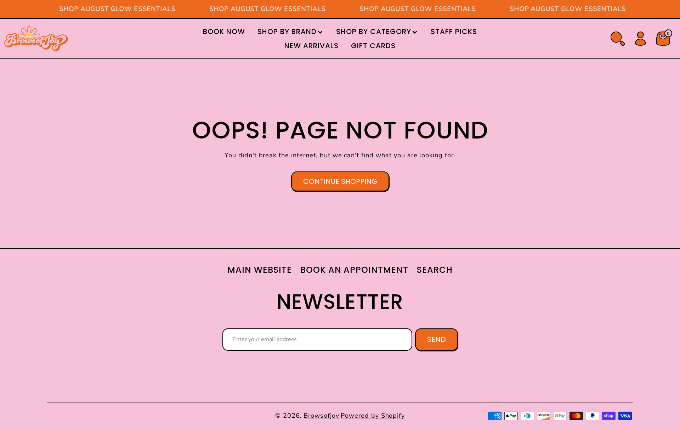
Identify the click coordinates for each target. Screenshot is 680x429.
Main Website (259, 270)
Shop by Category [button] (373, 31)
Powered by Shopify (373, 415)
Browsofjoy (321, 415)
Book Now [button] (224, 31)
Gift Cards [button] (373, 46)
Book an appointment (354, 270)
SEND (436, 339)
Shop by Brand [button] (286, 31)
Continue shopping (340, 181)
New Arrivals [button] (311, 46)
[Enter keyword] (618, 39)
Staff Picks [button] (454, 31)
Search (435, 270)
